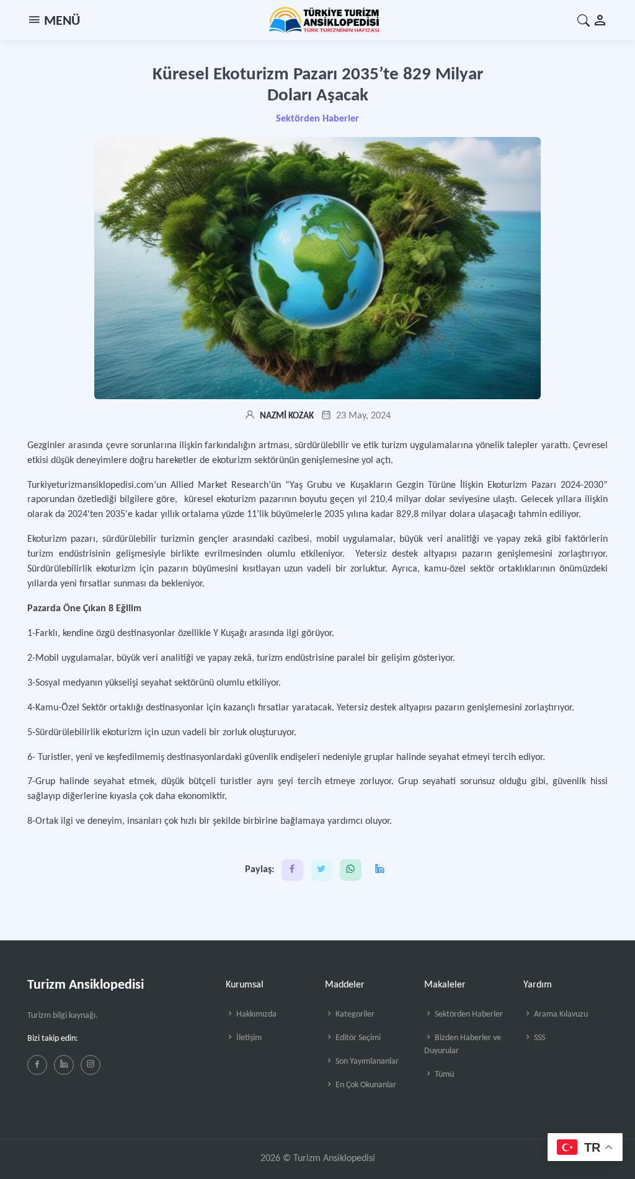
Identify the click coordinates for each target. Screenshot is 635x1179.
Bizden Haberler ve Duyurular (462, 1044)
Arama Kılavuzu (560, 1014)
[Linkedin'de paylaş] (380, 870)
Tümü (443, 1074)
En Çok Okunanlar (365, 1085)
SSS (538, 1038)
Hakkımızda (255, 1014)
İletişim (248, 1038)
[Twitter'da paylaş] (321, 870)
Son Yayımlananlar (366, 1061)
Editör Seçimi (357, 1038)
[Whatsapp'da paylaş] (351, 870)
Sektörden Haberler (317, 119)
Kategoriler (354, 1014)
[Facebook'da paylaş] (292, 870)
